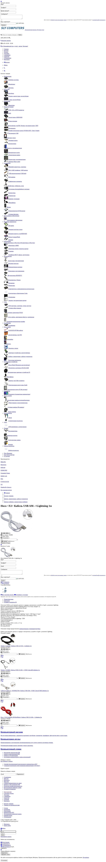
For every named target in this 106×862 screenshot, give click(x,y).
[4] (6, 533)
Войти (2, 835)
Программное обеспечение (11, 215)
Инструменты (8, 413)
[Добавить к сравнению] (2, 655)
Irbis (2, 478)
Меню (5, 65)
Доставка (6, 53)
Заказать (3, 25)
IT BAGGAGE (5, 481)
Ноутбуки (6, 89)
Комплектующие (8, 107)
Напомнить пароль (6, 836)
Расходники (7, 327)
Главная (6, 49)
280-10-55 (5, 37)
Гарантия (6, 56)
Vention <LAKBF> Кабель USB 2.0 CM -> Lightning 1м (16, 646)
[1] (1, 533)
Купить (3, 580)
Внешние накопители (10, 221)
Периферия (7, 163)
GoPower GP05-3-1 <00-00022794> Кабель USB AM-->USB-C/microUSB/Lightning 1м (25, 690)
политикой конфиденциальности (99, 19)
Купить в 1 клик (6, 543)
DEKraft (3, 467)
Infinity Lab (4, 476)
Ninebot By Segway (6, 487)
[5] (7, 533)
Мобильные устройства (10, 361)
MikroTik (3, 462)
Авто (5, 422)
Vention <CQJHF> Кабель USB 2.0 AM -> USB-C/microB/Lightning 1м (20, 670)
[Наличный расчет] (5, 589)
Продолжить (4, 852)
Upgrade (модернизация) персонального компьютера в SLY (20, 764)
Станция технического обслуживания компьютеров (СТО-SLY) (22, 765)
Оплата (6, 52)
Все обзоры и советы (7, 761)
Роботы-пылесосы (9, 446)
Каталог (6, 50)
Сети (5, 302)
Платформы (7, 323)
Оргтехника (7, 241)
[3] (4, 533)
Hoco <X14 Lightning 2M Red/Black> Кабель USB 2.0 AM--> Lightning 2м (21, 717)
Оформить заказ (5, 854)
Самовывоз (7, 55)
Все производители (6, 490)
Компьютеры (7, 76)
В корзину (4, 541)
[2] (3, 533)
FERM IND (4, 470)
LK (1, 484)
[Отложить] (2, 657)
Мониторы (7, 101)
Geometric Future (5, 473)
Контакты (7, 59)
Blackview (3, 464)
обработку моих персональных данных (58, 19)
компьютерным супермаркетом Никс (29, 628)
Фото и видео (8, 395)
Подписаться (20, 774)
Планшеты (7, 391)
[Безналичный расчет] (5, 592)
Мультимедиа (8, 256)
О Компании (7, 58)
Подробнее (86, 857)
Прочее (6, 428)
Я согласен (4, 860)
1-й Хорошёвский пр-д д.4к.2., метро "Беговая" (14, 46)
